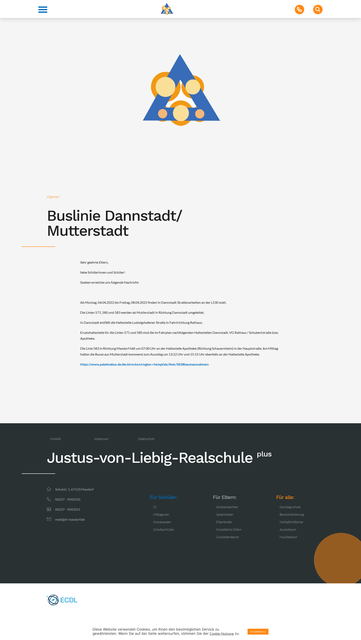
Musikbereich (288, 537)
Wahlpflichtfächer (291, 522)
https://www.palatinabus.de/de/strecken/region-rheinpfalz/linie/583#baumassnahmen (144, 364)
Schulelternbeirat (227, 537)
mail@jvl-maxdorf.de (70, 519)
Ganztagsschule (290, 507)
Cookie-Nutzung (222, 633)
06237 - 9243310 (67, 499)
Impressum (101, 439)
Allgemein (53, 197)
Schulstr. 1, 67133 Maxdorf (74, 489)
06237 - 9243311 (67, 509)
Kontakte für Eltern (228, 529)
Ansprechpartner (227, 507)
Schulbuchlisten (163, 529)
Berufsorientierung (292, 514)
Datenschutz (146, 439)
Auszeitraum (288, 529)
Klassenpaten (162, 522)
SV (155, 507)
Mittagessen (161, 514)
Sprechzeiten (224, 514)
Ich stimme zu (258, 631)
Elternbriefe (224, 522)
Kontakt (55, 439)
